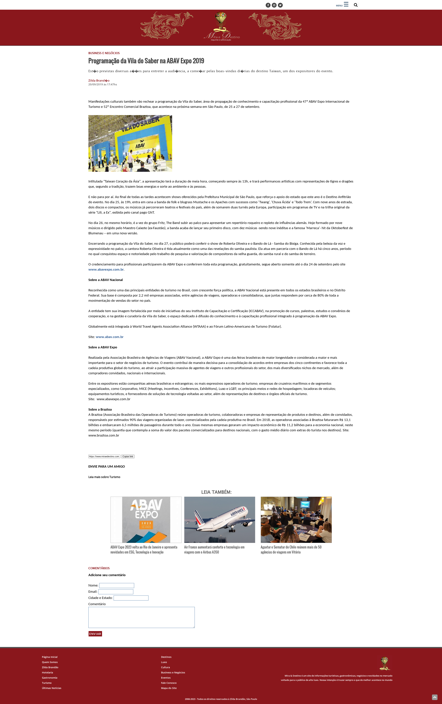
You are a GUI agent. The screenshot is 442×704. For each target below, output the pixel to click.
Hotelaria (47, 672)
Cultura (165, 667)
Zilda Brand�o (98, 80)
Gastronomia (49, 677)
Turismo (47, 682)
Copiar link (128, 456)
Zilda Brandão (50, 667)
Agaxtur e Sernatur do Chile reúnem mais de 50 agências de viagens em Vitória (291, 550)
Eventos (166, 677)
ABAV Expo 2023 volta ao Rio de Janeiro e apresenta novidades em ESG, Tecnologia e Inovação (143, 550)
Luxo (164, 662)
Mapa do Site (169, 688)
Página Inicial (49, 657)
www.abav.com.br (109, 337)
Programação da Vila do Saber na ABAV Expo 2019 (146, 60)
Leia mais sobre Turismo (104, 477)
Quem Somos (50, 662)
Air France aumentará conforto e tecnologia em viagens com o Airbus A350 (214, 550)
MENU (339, 5)
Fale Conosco (169, 682)
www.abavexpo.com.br (106, 269)
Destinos (166, 657)
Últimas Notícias (51, 688)
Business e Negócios (173, 672)
